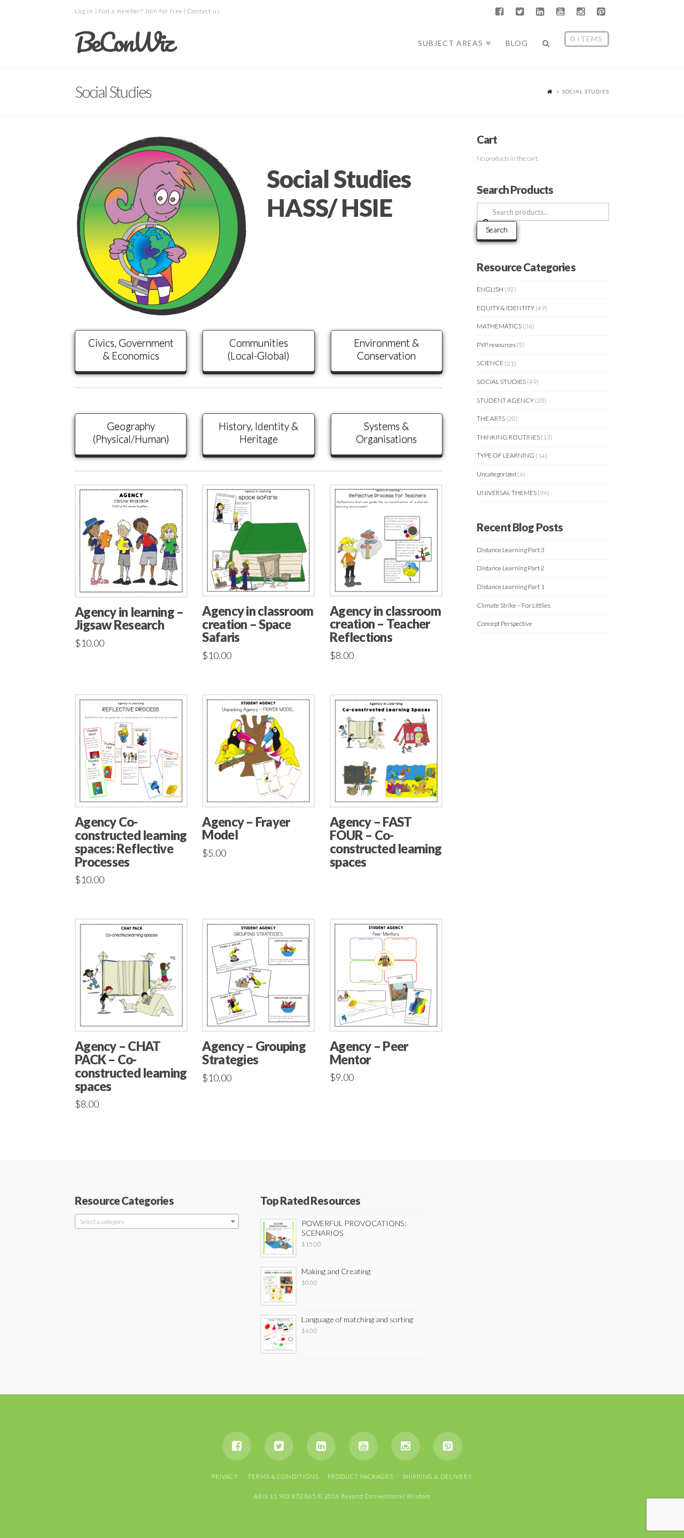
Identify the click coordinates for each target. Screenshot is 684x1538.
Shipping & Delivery (437, 1476)
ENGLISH (490, 289)
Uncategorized (496, 474)
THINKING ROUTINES (508, 437)
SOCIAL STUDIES (501, 382)
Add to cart (135, 577)
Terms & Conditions (283, 1476)
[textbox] (156, 1221)
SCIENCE (490, 363)
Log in (84, 10)
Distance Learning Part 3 (511, 550)
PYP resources (496, 345)
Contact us (204, 10)
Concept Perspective (504, 623)
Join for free (163, 10)
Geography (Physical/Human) (130, 432)
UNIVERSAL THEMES (507, 493)
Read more (390, 787)
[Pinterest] (600, 11)
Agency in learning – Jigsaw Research (129, 619)
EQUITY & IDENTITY (505, 308)
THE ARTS (491, 418)
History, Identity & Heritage (258, 432)
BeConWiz (124, 42)
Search (497, 229)
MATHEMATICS (499, 326)
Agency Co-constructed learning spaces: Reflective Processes (130, 841)
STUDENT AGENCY (505, 400)
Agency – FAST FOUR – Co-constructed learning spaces (385, 841)
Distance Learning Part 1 (511, 587)
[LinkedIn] (539, 11)
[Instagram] (580, 11)
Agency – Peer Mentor (369, 1053)
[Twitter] (519, 11)
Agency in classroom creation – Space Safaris (257, 624)
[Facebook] (499, 11)
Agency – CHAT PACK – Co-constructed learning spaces (130, 1066)
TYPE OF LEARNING (505, 455)
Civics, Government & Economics (131, 349)
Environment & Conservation (386, 349)
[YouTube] (560, 11)
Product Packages (360, 1476)
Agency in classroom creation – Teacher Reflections (385, 624)
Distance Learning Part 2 (511, 568)
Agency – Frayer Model (246, 828)
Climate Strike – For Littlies (513, 605)
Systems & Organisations (386, 432)
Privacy (225, 1476)
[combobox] (157, 1221)
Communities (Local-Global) (258, 349)
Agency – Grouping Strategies (254, 1053)
